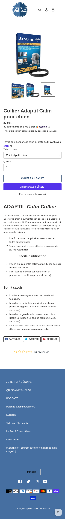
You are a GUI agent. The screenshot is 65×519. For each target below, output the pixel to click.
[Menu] (59, 9)
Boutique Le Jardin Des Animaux (36, 509)
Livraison (11, 414)
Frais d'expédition (12, 131)
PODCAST (12, 398)
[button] (26, 126)
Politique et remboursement (20, 406)
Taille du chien (10, 149)
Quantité (7, 161)
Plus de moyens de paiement (32, 194)
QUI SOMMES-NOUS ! (18, 390)
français (31, 472)
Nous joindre (12, 439)
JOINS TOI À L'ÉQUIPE (19, 382)
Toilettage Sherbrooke (17, 423)
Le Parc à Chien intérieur (19, 431)
